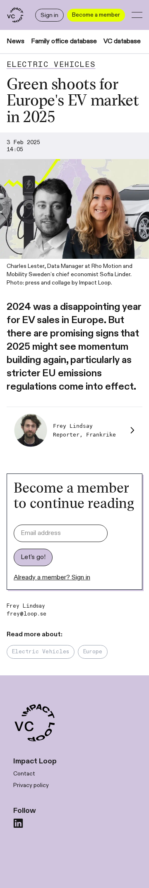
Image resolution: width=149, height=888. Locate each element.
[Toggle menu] (137, 15)
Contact (24, 774)
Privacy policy (31, 785)
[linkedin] (18, 823)
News (15, 41)
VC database (122, 41)
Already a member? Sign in (52, 577)
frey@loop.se (26, 614)
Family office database (64, 41)
